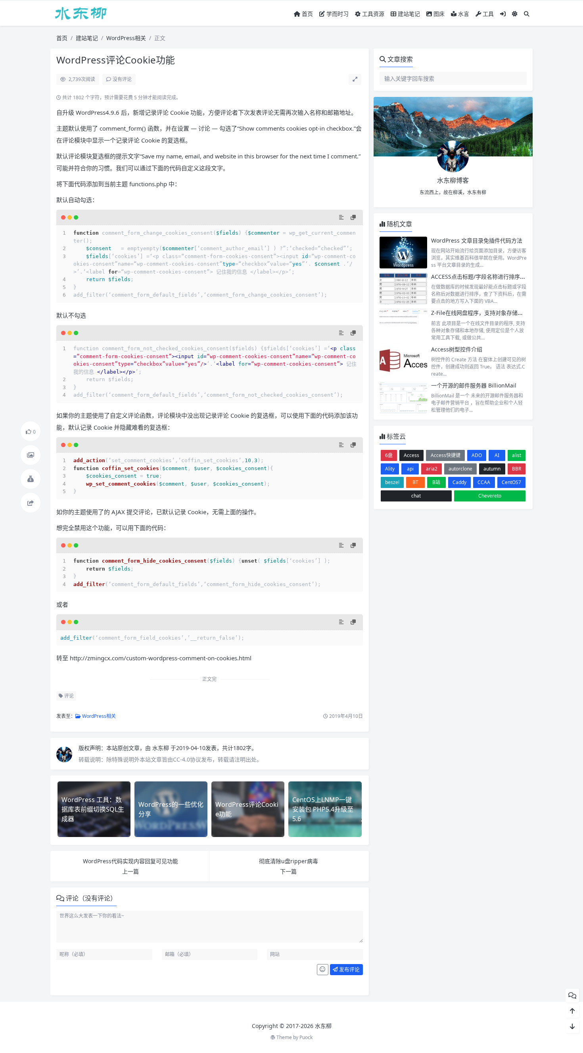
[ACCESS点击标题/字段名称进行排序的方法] (403, 289)
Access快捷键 (445, 455)
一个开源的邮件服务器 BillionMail (473, 385)
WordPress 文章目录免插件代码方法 (476, 240)
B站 (436, 482)
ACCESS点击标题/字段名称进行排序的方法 (484, 276)
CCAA (484, 482)
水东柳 (161, 748)
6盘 (389, 455)
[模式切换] (515, 14)
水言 (462, 13)
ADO (477, 455)
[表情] (322, 969)
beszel (392, 482)
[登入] (503, 14)
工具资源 (372, 13)
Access (411, 455)
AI (497, 455)
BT (415, 482)
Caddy (459, 482)
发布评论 (349, 969)
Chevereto (489, 495)
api (410, 468)
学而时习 (337, 13)
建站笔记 (408, 13)
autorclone (460, 468)
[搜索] (527, 14)
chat (416, 495)
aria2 (431, 468)
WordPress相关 (126, 38)
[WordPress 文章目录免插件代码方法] (403, 252)
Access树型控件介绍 (456, 349)
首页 (306, 13)
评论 (68, 695)
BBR (516, 468)
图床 (438, 13)
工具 (487, 13)
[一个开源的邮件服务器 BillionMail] (403, 397)
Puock (306, 1037)
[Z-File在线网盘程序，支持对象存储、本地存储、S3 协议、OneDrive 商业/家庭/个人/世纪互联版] (403, 325)
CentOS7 (511, 482)
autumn (492, 468)
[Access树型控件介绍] (403, 361)
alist (516, 455)
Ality (390, 468)
